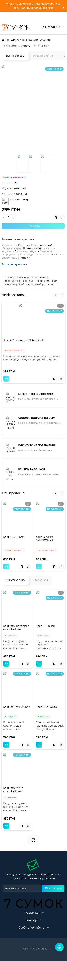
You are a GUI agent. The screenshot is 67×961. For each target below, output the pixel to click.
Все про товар (15, 55)
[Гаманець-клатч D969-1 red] (24, 163)
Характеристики (44, 55)
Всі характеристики (14, 264)
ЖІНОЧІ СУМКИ (16, 580)
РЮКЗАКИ (41, 580)
